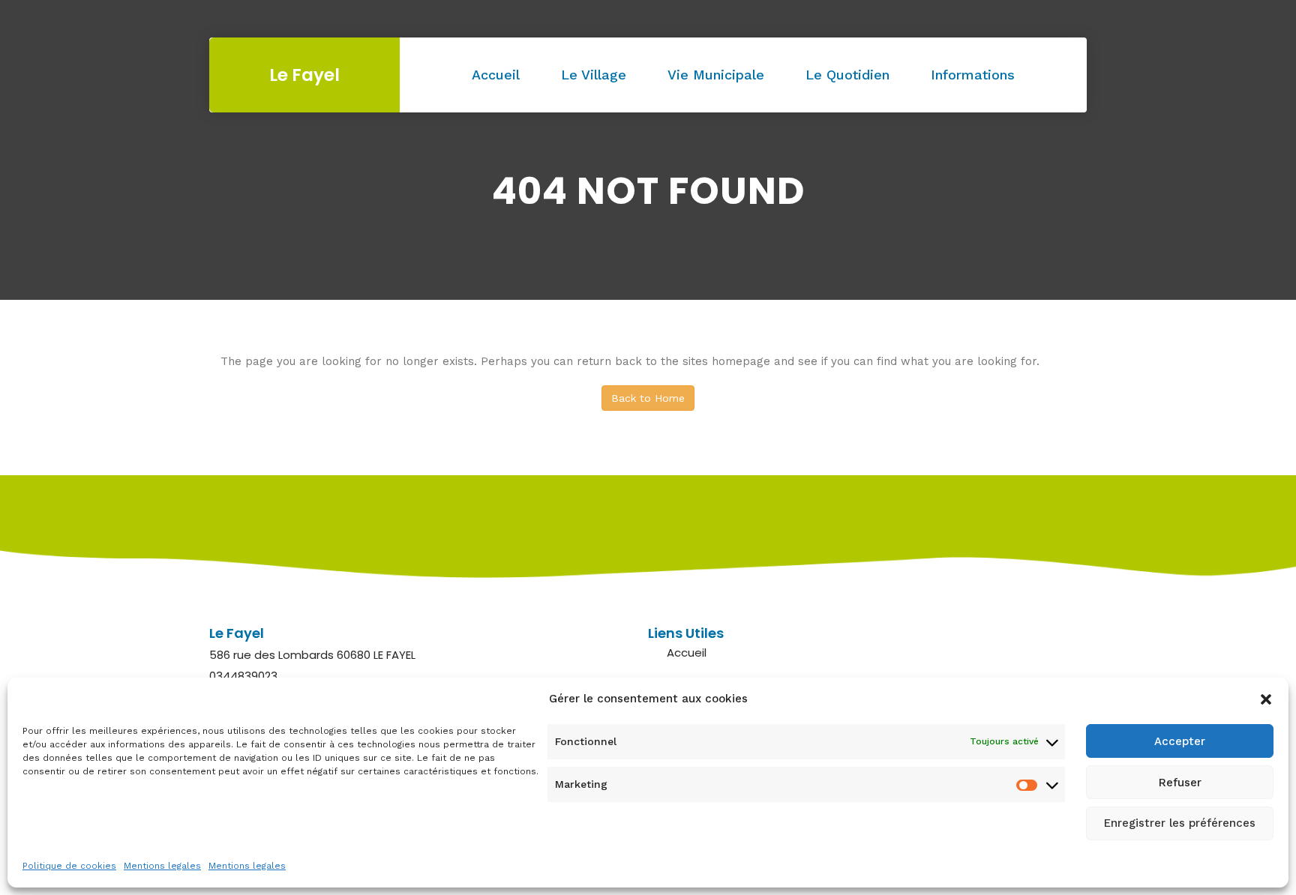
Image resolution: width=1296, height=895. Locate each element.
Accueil (496, 74)
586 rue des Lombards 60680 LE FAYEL (312, 655)
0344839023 (243, 676)
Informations (973, 74)
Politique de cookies (69, 866)
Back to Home (648, 398)
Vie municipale (716, 74)
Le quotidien (848, 74)
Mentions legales (162, 866)
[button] (1266, 699)
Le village (593, 74)
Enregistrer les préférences (1180, 824)
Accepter (1179, 741)
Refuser (1180, 782)
